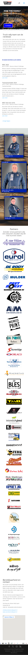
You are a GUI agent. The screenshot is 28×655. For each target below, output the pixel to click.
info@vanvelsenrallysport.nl (10, 610)
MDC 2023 (5, 65)
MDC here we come (8, 103)
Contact (8, 25)
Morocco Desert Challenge (17, 66)
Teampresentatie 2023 (9, 83)
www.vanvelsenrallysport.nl (10, 612)
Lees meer (5, 78)
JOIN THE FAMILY (12, 11)
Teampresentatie (6, 86)
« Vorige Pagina (6, 121)
